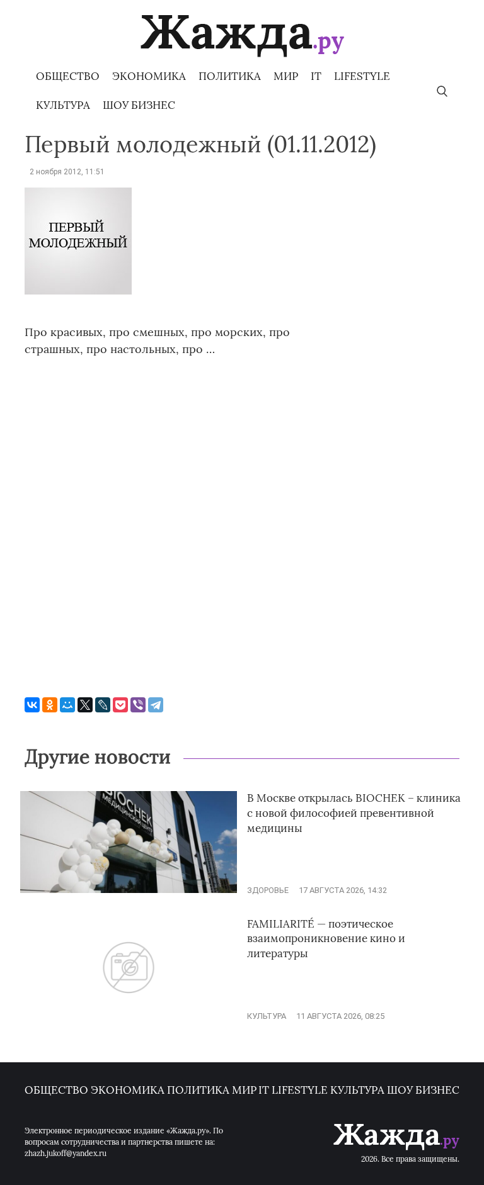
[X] (85, 704)
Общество (68, 76)
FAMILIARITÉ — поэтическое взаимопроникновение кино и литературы (326, 939)
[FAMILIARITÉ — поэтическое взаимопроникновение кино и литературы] (128, 1016)
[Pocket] (120, 704)
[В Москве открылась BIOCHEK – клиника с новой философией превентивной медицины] (128, 890)
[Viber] (138, 704)
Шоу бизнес (139, 105)
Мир (286, 76)
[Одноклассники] (49, 704)
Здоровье (268, 890)
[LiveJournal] (102, 704)
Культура (63, 105)
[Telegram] (155, 704)
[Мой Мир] (67, 704)
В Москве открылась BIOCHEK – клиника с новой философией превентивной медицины (354, 813)
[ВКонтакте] (32, 704)
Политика (230, 76)
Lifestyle (362, 76)
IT (316, 76)
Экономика (149, 76)
